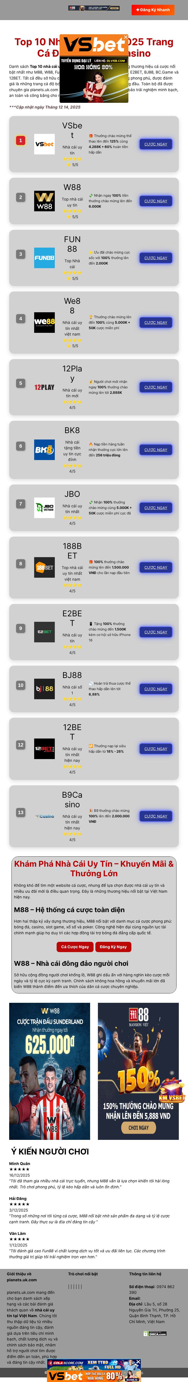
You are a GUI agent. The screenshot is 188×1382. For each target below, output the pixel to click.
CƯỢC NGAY (155, 144)
